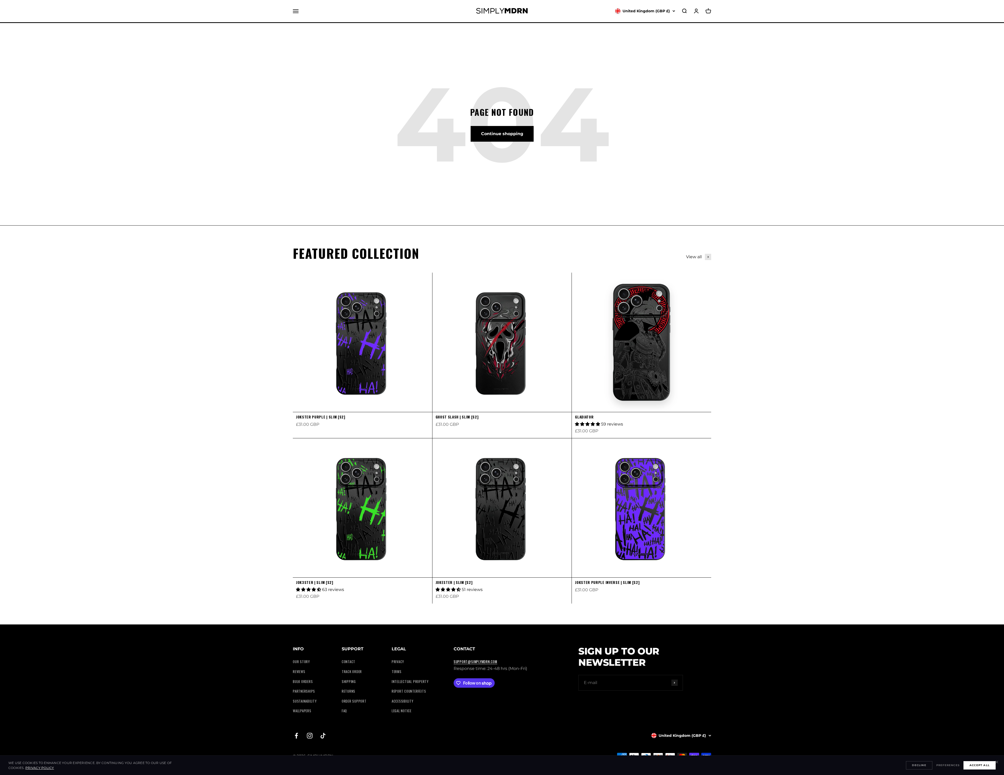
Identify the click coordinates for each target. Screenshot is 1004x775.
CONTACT (348, 661)
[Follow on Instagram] (309, 735)
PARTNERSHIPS (304, 691)
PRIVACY (398, 661)
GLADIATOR (584, 417)
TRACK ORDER (352, 671)
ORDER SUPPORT (354, 701)
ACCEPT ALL (979, 765)
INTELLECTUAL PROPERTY (410, 681)
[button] (588, 424)
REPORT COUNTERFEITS (409, 691)
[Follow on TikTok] (323, 735)
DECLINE (919, 765)
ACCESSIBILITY (402, 701)
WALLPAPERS (302, 710)
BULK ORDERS (303, 681)
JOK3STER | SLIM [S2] (314, 582)
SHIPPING (349, 681)
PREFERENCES (948, 765)
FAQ (344, 710)
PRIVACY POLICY (39, 768)
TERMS (397, 671)
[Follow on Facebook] (296, 735)
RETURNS (348, 691)
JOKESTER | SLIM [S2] (454, 582)
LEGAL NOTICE (402, 710)
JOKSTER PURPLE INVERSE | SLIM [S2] (607, 582)
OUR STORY (301, 661)
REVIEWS (299, 671)
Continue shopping (502, 133)
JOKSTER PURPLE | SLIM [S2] (320, 417)
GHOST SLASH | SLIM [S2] (457, 417)
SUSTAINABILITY (305, 701)
